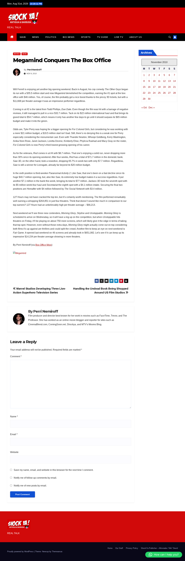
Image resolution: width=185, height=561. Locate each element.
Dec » (152, 107)
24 (154, 93)
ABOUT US (135, 37)
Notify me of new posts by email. (30, 485)
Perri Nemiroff (34, 69)
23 (149, 93)
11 (159, 81)
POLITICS (50, 37)
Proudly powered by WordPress (20, 551)
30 (149, 98)
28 (174, 93)
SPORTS (86, 37)
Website (14, 452)
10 (154, 81)
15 (144, 87)
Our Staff (119, 548)
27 (169, 93)
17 (154, 87)
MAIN (23, 37)
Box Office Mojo (43, 245)
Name (14, 416)
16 (149, 87)
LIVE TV (118, 37)
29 (144, 98)
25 (159, 93)
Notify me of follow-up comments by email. (35, 478)
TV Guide (102, 37)
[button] (170, 37)
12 (164, 81)
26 (164, 93)
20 (169, 87)
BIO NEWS (69, 37)
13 (169, 81)
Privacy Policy (132, 548)
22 (144, 93)
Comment (16, 356)
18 (159, 87)
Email (13, 434)
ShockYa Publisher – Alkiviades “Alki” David (159, 548)
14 (174, 81)
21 (174, 87)
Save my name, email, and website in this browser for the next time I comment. (53, 470)
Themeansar (57, 551)
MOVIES (17, 54)
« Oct (144, 107)
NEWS (35, 37)
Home (110, 548)
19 (164, 87)
